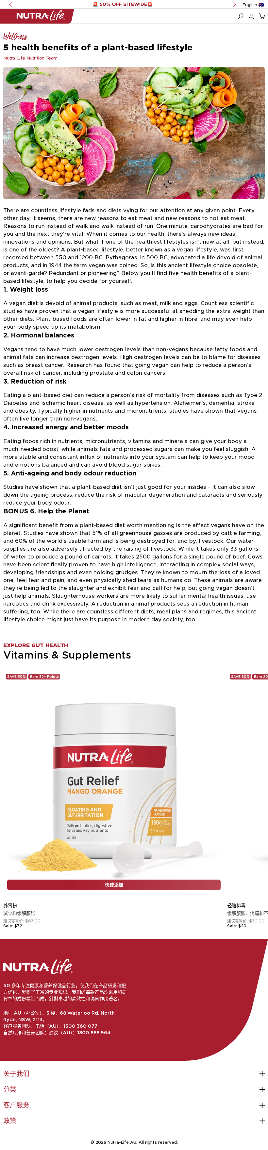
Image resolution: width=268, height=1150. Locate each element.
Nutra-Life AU (122, 1142)
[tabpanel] (134, 759)
